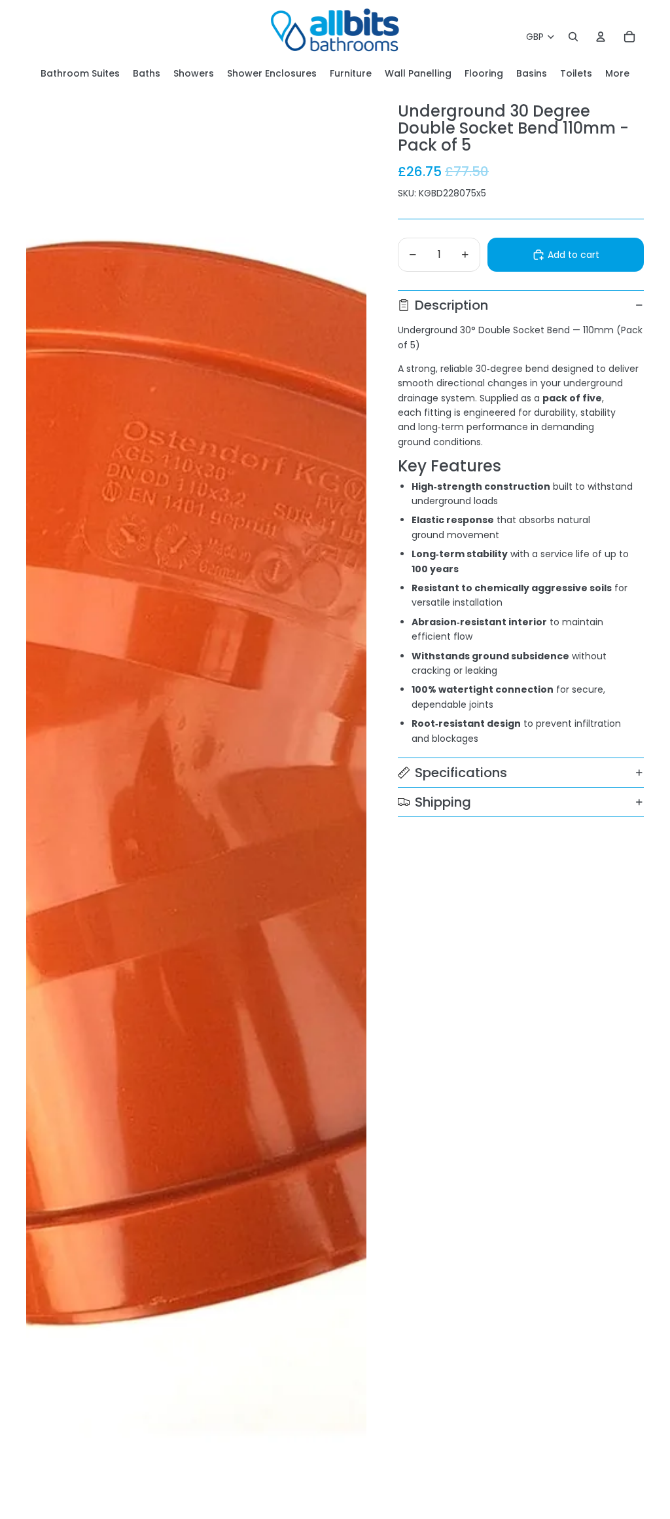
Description (451, 305)
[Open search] (573, 36)
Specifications (461, 772)
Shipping (443, 802)
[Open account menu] (600, 36)
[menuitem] (617, 74)
